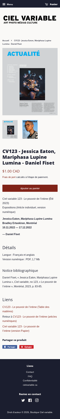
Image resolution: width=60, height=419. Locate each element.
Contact (30, 372)
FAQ (30, 376)
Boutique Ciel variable (41, 412)
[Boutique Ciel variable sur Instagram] (37, 401)
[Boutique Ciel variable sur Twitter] (23, 401)
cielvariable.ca (30, 385)
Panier (53, 4)
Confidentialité (30, 380)
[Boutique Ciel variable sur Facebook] (30, 401)
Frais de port (9, 177)
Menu (9, 4)
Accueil (5, 40)
